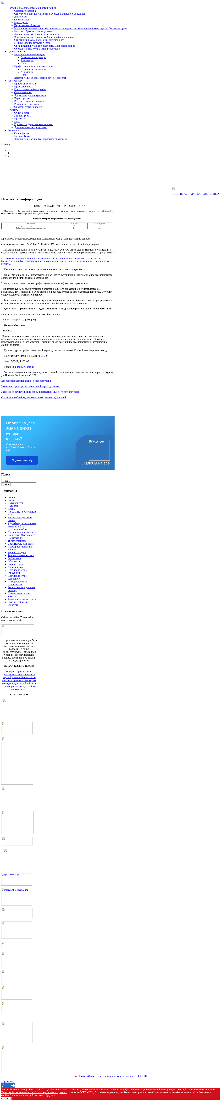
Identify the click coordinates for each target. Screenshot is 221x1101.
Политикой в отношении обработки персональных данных (34, 1092)
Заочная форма (22, 115)
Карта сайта (7, 1081)
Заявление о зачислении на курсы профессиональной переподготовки (40, 391)
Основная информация (33, 57)
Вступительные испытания (29, 101)
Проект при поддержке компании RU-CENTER (122, 1076)
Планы (11, 508)
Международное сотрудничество (32, 42)
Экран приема (22, 98)
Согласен (6, 1098)
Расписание (14, 130)
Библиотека (14, 558)
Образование (21, 19)
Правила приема (23, 86)
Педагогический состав (27, 25)
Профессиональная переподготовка (34, 66)
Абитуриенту (15, 80)
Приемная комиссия (25, 83)
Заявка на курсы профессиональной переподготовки (30, 386)
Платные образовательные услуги (33, 31)
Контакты (13, 500)
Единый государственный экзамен (33, 124)
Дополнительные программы (30, 127)
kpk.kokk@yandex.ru (23, 366)
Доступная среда (17, 567)
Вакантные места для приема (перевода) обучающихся (44, 37)
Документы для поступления (30, 95)
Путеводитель (15, 503)
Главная (12, 497)
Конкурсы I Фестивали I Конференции (21, 536)
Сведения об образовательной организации (32, 7)
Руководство (21, 22)
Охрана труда (15, 564)
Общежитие (14, 561)
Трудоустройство (17, 540)
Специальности (23, 92)
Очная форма (21, 112)
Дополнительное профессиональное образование (41, 139)
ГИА (17, 121)
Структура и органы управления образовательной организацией (50, 13)
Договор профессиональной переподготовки (26, 380)
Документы (20, 16)
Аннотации (27, 60)
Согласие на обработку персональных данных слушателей (33, 397)
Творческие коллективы (21, 555)
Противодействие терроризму (18, 577)
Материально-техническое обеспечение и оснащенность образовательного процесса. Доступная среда (70, 28)
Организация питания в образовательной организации (44, 45)
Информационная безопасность (18, 583)
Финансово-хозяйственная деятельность (36, 34)
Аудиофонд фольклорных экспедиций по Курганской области (22, 526)
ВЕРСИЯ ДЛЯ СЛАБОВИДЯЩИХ (200, 193)
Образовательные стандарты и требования (37, 48)
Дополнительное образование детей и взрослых (40, 77)
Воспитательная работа (20, 543)
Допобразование (17, 51)
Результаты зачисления (26, 104)
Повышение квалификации (29, 54)
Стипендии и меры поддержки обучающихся (39, 40)
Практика (19, 118)
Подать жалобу (22, 460)
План (24, 63)
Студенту (13, 109)
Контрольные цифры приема (30, 89)
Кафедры (13, 505)
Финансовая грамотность (22, 599)
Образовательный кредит (28, 107)
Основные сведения (25, 10)
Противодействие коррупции (18, 571)
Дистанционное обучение (22, 532)
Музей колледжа (17, 552)
